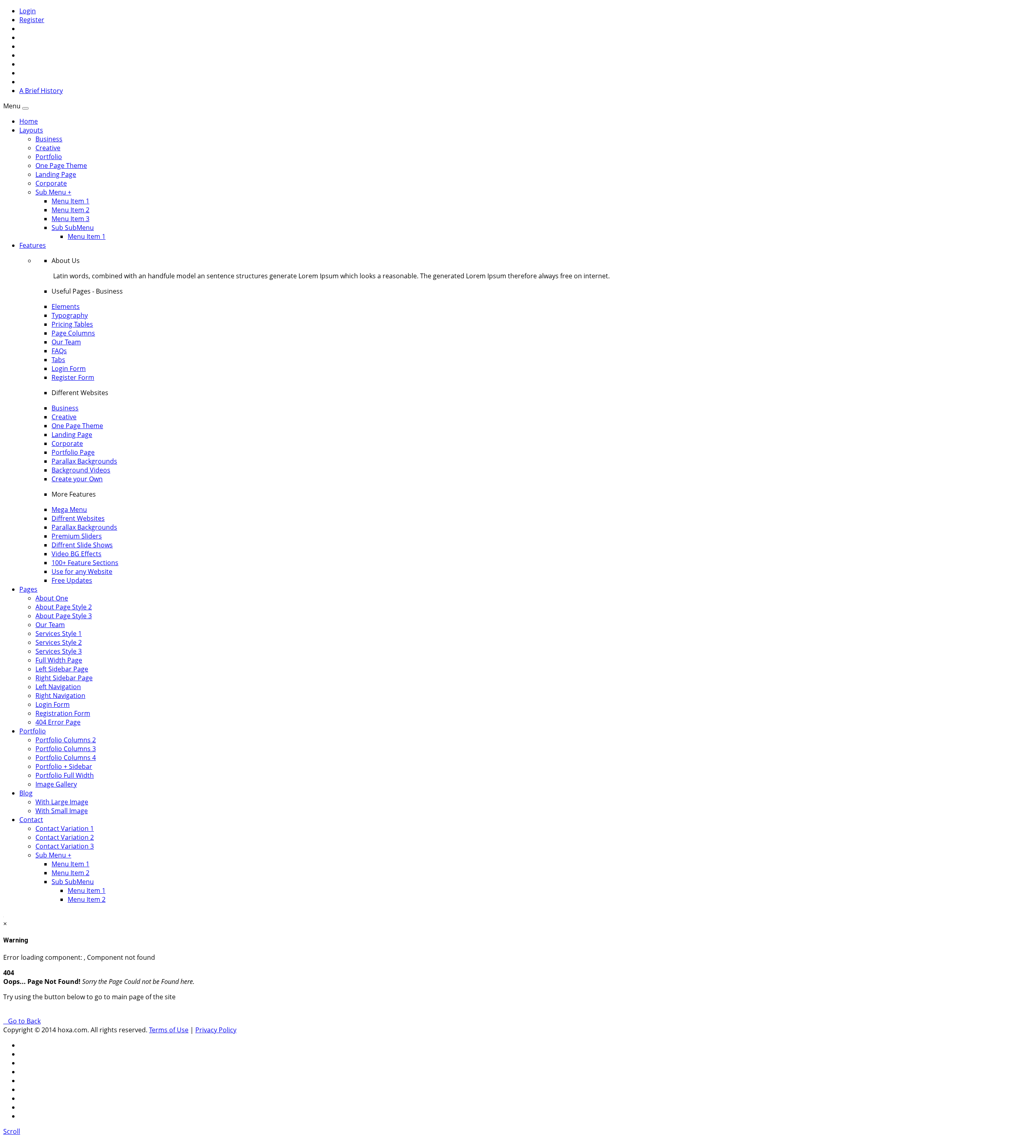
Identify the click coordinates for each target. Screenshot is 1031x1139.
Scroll (11, 1131)
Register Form (73, 377)
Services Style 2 (58, 642)
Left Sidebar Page (61, 669)
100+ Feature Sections (85, 562)
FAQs (59, 350)
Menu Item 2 (70, 209)
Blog (26, 793)
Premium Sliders (77, 536)
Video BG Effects (76, 553)
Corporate (51, 183)
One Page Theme (61, 165)
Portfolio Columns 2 (65, 739)
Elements (66, 306)
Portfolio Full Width (64, 775)
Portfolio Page (73, 452)
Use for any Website (82, 571)
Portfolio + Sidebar (63, 766)
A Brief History (41, 90)
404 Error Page (58, 722)
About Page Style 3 (63, 615)
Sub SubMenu (73, 227)
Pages (28, 589)
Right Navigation (60, 695)
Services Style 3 (58, 651)
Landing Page (55, 174)
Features (32, 245)
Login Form (69, 368)
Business (48, 139)
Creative (47, 147)
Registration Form (62, 713)
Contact (31, 819)
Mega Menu (69, 509)
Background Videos (81, 470)
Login (27, 10)
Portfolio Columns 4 (65, 757)
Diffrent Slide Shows (82, 545)
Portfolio (48, 156)
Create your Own (77, 478)
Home (28, 121)
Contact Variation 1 (64, 828)
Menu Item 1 (70, 201)
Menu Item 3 (70, 218)
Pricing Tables (72, 324)
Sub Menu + (53, 192)
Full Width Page (58, 660)
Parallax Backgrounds (84, 461)
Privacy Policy (215, 1029)
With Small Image (61, 810)
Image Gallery (56, 784)
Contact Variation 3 (64, 846)
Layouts (31, 130)
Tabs (58, 359)
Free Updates (72, 580)
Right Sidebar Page (64, 677)
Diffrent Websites (78, 518)
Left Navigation (58, 686)
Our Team (66, 342)
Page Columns (73, 333)
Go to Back (23, 1021)
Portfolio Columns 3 (65, 748)
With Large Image (61, 801)
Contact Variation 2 (64, 837)
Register (31, 19)
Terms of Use (168, 1029)
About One (51, 598)
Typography (70, 315)
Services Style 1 (58, 633)
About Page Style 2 (63, 607)
